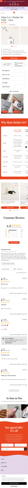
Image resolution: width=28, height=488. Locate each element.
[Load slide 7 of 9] (16, 210)
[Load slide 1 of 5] (12, 46)
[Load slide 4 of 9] (13, 210)
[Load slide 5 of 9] (14, 210)
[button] (1, 13)
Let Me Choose (14, 486)
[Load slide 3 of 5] (14, 46)
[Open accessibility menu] (1, 1)
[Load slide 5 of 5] (16, 46)
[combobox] (21, 272)
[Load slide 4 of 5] (15, 46)
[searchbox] (7, 269)
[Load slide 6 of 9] (15, 210)
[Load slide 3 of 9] (12, 210)
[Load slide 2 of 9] (11, 210)
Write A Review (14, 242)
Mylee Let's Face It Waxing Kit (8, 202)
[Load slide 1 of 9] (10, 210)
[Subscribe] (25, 449)
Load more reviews (14, 390)
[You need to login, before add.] (18, 43)
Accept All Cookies (14, 483)
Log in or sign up (18, 65)
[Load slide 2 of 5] (13, 46)
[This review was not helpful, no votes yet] (25, 293)
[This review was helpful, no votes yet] (22, 293)
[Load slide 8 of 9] (17, 210)
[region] (14, 481)
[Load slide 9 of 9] (18, 210)
